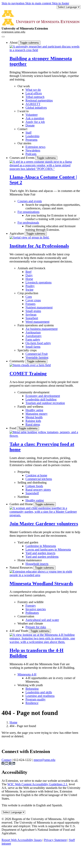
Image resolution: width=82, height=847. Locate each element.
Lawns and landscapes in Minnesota (48, 549)
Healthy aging (34, 410)
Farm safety (32, 339)
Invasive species (35, 609)
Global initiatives (36, 107)
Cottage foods (34, 486)
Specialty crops (27, 350)
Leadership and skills (38, 692)
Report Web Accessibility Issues (22, 840)
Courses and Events (22, 157)
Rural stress (32, 424)
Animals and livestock (31, 268)
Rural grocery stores (38, 489)
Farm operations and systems (36, 325)
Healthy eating (34, 500)
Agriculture (17, 233)
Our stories (24, 143)
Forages (30, 304)
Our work (24, 86)
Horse (29, 279)
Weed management (37, 321)
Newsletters (32, 150)
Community (17, 361)
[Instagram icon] (10, 764)
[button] (45, 50)
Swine (29, 289)
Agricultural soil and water (42, 620)
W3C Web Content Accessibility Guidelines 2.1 (37, 784)
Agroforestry (33, 336)
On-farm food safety (38, 343)
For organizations (28, 212)
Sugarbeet (31, 318)
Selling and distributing (32, 482)
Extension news (35, 147)
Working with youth (30, 685)
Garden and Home (22, 504)
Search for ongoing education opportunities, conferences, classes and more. (52, 206)
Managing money (36, 413)
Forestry (30, 605)
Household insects (36, 563)
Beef (28, 271)
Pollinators (32, 612)
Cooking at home (36, 475)
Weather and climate (30, 623)
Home (13, 722)
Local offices (33, 93)
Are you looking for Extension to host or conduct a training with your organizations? (52, 217)
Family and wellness (30, 406)
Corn (28, 296)
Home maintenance (30, 560)
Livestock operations (38, 282)
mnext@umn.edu (44, 760)
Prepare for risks (35, 627)
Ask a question (34, 118)
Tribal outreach (34, 97)
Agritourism (33, 332)
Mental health (34, 417)
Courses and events (30, 201)
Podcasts (30, 154)
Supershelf (32, 493)
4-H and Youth (19, 630)
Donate (30, 125)
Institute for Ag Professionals (39, 245)
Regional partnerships (39, 100)
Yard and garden (28, 542)
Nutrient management (39, 307)
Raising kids (33, 421)
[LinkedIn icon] (13, 764)
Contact (22, 129)
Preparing (24, 471)
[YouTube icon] (7, 764)
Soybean (30, 314)
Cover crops (33, 300)
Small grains (33, 311)
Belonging (32, 688)
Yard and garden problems (42, 556)
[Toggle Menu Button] (3, 36)
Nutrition (23, 496)
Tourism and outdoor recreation (45, 403)
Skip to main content (38, 3)
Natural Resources (21, 567)
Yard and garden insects (40, 553)
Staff (28, 132)
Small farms (32, 346)
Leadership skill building (41, 399)
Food (13, 428)
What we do (33, 89)
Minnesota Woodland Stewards (41, 583)
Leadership (32, 136)
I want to (23, 111)
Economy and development (42, 396)
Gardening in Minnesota (40, 546)
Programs (31, 139)
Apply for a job (35, 122)
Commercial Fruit (36, 353)
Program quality (35, 699)
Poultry (30, 286)
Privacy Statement (55, 840)
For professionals (28, 222)
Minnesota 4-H (27, 674)
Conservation (26, 616)
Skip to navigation (13, 3)
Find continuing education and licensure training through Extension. (50, 227)
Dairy (29, 275)
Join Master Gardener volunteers (44, 523)
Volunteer (31, 114)
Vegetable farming (36, 357)
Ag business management (41, 329)
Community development (33, 392)
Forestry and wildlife (31, 602)
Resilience (31, 703)
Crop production (28, 293)
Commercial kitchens (38, 479)
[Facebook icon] (3, 764)
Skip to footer (60, 3)
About (14, 42)
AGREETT (32, 104)
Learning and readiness (40, 696)
